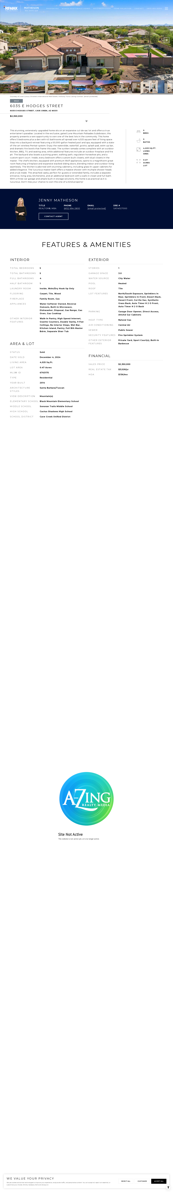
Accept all (158, 1181)
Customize (142, 1181)
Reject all (125, 1181)
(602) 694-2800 (72, 208)
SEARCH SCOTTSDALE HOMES (76, 8)
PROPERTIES (52, 8)
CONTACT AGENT (53, 216)
